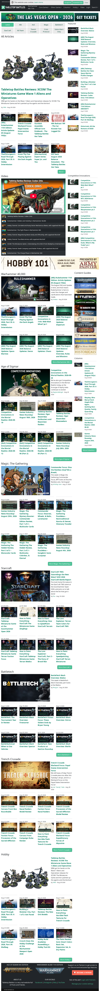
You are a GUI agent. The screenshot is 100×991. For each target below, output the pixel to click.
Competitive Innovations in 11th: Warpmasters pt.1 (88, 229)
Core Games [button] (43, 7)
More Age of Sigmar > (63, 459)
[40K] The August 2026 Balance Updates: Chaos (45, 348)
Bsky (55, 982)
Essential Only (77, 3)
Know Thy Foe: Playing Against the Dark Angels (25, 156)
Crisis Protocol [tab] (46, 30)
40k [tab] (20, 25)
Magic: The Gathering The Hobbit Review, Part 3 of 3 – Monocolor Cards (8, 547)
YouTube (61, 982)
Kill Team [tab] (20, 30)
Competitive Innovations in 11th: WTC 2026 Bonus (88, 196)
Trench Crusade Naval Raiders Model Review (26, 809)
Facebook (38, 982)
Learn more (38, 2)
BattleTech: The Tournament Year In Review (8, 720)
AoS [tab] (33, 25)
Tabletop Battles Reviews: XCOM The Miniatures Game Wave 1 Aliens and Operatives (26, 93)
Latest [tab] (7, 25)
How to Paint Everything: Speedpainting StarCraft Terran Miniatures (63, 656)
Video (82, 7)
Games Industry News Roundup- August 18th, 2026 (27, 415)
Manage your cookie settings (82, 984)
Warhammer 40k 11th (32, 7)
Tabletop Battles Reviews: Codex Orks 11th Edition (87, 95)
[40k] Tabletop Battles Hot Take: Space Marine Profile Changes (87, 72)
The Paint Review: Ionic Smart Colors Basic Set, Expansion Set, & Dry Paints (64, 944)
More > (61, 172)
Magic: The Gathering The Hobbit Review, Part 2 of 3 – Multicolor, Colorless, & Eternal (26, 550)
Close (86, 3)
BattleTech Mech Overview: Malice (87, 29)
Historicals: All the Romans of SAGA (88, 127)
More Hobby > (65, 960)
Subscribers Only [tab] (59, 30)
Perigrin (55, 687)
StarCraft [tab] (7, 30)
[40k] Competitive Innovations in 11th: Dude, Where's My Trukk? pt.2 (88, 241)
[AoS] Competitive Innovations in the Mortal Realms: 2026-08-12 (8, 448)
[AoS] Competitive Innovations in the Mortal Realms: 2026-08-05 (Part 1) (45, 448)
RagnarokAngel (58, 392)
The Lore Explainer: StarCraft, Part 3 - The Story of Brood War (45, 656)
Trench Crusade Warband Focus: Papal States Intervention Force (25, 128)
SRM (4, 107)
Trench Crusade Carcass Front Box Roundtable (9, 809)
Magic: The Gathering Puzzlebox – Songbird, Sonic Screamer (44, 550)
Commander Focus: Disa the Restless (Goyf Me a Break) (61, 470)
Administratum (6, 2)
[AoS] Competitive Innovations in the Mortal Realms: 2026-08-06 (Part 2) (27, 448)
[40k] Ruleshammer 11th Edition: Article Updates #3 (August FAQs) (61, 280)
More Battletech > (64, 755)
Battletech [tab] (59, 25)
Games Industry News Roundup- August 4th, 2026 (63, 548)
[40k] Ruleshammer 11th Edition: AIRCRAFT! (88, 106)
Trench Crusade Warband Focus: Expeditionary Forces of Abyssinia (63, 838)
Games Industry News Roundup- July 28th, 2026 (63, 445)
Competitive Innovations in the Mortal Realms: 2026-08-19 (8, 417)
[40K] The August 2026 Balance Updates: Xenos (27, 348)
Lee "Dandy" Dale (58, 787)
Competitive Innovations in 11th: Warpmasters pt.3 (88, 207)
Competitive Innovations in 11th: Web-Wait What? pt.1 (88, 183)
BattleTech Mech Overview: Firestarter (27, 720)
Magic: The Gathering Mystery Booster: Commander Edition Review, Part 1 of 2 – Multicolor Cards (88, 56)
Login (88, 7)
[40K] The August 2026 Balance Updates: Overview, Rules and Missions (88, 40)
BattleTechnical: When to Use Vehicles (8, 746)
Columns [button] (66, 7)
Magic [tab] (46, 25)
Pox (54, 596)
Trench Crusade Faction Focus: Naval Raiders (44, 809)
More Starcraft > (65, 667)
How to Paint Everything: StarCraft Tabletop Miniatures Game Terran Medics (27, 656)
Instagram (48, 982)
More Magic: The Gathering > (60, 564)
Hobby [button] (75, 7)
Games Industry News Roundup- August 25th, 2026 (9, 513)
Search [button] (94, 7)
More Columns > (89, 450)
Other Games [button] (56, 7)
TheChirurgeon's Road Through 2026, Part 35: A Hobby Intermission (8, 159)
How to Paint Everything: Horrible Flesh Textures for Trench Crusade (44, 839)
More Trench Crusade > (62, 850)
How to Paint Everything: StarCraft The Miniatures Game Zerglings (27, 623)
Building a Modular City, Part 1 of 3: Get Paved (88, 84)
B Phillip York (57, 484)
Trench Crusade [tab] (33, 30)
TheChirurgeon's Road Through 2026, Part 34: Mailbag (88, 117)
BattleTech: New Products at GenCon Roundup (45, 746)
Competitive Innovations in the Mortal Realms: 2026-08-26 (90, 422)
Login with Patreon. (88, 980)
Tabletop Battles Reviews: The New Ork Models (45, 912)
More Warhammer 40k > (62, 362)
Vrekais (55, 299)
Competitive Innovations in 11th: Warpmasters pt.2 (88, 218)
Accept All (68, 3)
